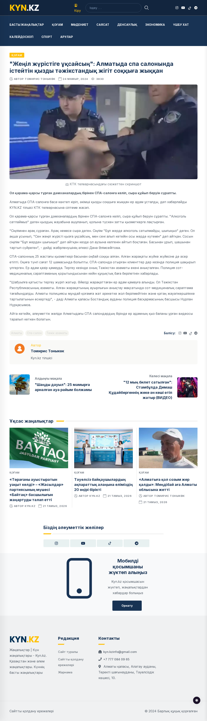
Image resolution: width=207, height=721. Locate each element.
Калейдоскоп (21, 37)
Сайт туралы (68, 652)
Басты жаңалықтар (27, 24)
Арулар (66, 37)
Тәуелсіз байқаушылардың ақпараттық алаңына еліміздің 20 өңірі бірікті (103, 484)
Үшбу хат (181, 24)
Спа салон (34, 333)
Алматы (16, 333)
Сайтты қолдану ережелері (32, 711)
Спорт (46, 37)
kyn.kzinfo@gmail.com (120, 652)
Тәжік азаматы (56, 333)
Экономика (155, 24)
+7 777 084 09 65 (116, 659)
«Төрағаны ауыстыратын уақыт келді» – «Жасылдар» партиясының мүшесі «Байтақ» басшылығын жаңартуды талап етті (36, 489)
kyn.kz (30, 506)
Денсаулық (127, 24)
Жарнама (65, 672)
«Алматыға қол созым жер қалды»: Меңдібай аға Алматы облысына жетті (168, 484)
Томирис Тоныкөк (40, 78)
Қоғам (57, 24)
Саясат (102, 24)
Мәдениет (79, 24)
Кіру (77, 11)
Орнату (127, 605)
